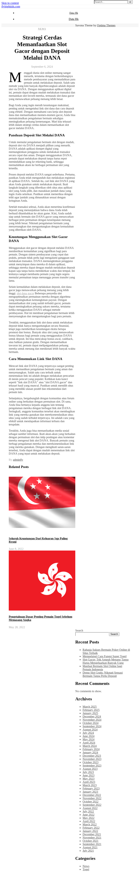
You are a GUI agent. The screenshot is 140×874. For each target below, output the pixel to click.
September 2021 (92, 844)
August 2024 (90, 729)
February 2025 (91, 709)
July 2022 (88, 811)
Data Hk (73, 13)
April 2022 (89, 821)
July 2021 (88, 850)
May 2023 (88, 778)
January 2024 (90, 752)
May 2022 (88, 817)
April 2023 (89, 781)
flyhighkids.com (10, 6)
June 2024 (88, 736)
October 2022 (90, 801)
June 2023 (88, 775)
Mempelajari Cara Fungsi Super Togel (105, 656)
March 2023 (90, 785)
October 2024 (90, 723)
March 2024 (90, 745)
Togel (86, 869)
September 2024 (92, 726)
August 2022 (90, 808)
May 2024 (88, 739)
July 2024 (88, 732)
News (42, 29)
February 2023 (91, 788)
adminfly (18, 459)
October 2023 (90, 762)
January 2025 (90, 713)
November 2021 (92, 837)
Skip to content (10, 3)
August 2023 (90, 768)
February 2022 (91, 827)
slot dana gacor (25, 293)
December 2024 (92, 716)
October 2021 (90, 840)
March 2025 (90, 706)
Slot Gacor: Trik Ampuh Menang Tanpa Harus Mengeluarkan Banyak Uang (106, 661)
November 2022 (92, 798)
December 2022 (92, 795)
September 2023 (92, 765)
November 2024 (92, 719)
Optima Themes (106, 25)
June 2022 (88, 814)
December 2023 (92, 755)
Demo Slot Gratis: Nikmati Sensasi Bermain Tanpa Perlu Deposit (103, 674)
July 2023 (88, 772)
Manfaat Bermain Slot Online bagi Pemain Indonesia (102, 668)
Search (79, 630)
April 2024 (89, 742)
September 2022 (92, 804)
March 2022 (90, 824)
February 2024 (91, 749)
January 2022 (90, 831)
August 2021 (90, 847)
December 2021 (92, 834)
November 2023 (92, 759)
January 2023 (90, 791)
